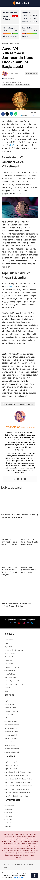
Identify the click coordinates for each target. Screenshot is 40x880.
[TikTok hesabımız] (20, 876)
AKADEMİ (6, 31)
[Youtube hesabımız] (16, 876)
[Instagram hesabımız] (12, 876)
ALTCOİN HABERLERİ (10, 27)
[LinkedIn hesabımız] (28, 876)
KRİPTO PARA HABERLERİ (12, 18)
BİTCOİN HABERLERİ (10, 23)
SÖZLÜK (6, 36)
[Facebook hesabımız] (4, 876)
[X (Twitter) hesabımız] (8, 876)
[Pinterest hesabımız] (24, 876)
